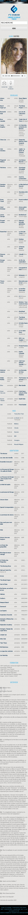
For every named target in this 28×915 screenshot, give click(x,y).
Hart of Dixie (3, 584)
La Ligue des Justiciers (6, 651)
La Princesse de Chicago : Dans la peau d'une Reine (7, 478)
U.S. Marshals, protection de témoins (23, 126)
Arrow (2, 576)
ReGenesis (22, 275)
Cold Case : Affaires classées (22, 362)
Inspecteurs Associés (6, 614)
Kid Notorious (4, 647)
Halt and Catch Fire (5, 570)
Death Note (22, 398)
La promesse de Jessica (7, 515)
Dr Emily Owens (23, 323)
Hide (1, 530)
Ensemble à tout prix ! (6, 461)
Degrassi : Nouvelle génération (22, 222)
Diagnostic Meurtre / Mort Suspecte (23, 141)
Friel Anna (3, 167)
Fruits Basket (22, 404)
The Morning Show (5, 566)
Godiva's (2, 598)
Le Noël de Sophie (5, 484)
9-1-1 (20, 296)
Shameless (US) (23, 192)
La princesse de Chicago (7, 492)
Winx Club (3, 639)
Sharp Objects (23, 98)
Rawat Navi (3, 231)
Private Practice (23, 345)
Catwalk (21, 254)
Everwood (3, 606)
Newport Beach (4, 602)
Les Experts (3, 610)
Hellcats (2, 594)
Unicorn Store (4, 499)
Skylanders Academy (6, 624)
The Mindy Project (5, 580)
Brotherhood (22, 214)
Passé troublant (23, 199)
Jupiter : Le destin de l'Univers (22, 150)
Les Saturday (4, 655)
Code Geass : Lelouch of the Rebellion (23, 393)
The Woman (3, 453)
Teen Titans (3, 643)
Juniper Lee (3, 634)
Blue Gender (22, 385)
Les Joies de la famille (6, 457)
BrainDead (22, 311)
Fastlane (21, 239)
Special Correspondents (7, 507)
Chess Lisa (3, 139)
